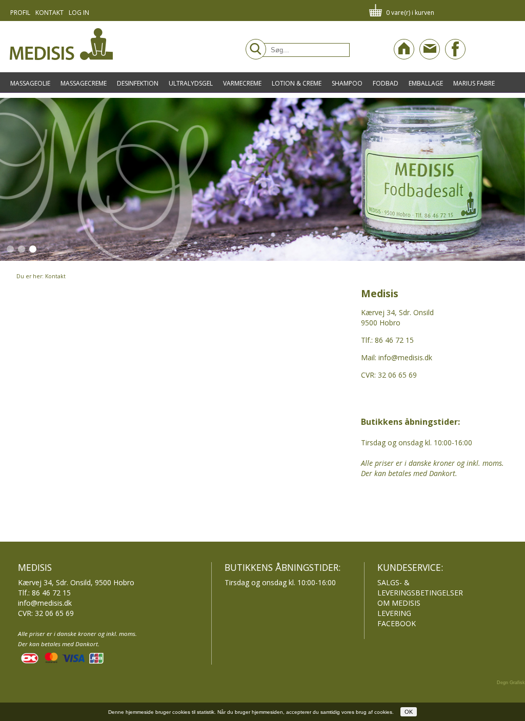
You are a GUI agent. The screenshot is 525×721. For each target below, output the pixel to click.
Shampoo (347, 83)
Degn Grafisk (511, 682)
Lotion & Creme (296, 83)
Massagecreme (83, 83)
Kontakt (49, 12)
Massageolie (30, 83)
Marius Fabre (474, 83)
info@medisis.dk (45, 603)
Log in (79, 12)
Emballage (426, 83)
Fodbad (385, 83)
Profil (20, 12)
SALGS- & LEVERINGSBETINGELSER (420, 588)
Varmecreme (242, 83)
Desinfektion (137, 83)
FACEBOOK (396, 623)
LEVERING (394, 613)
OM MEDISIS (398, 603)
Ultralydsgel (191, 83)
